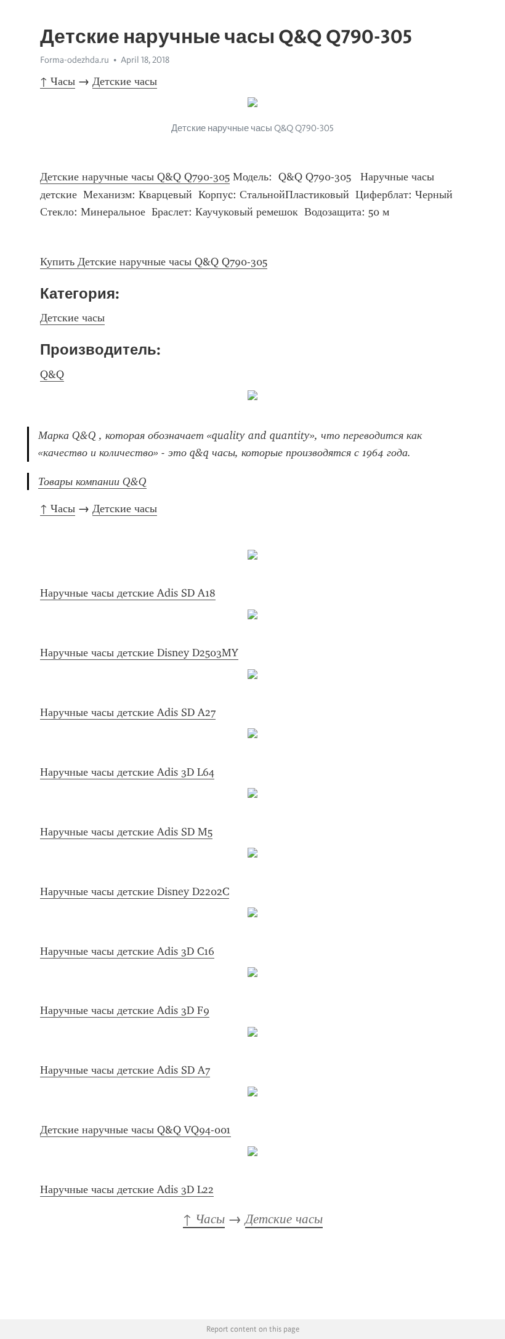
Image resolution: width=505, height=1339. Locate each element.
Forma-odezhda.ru (74, 59)
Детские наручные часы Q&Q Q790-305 (135, 176)
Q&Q (52, 374)
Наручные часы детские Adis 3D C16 (127, 951)
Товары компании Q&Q (92, 481)
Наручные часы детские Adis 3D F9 (124, 1010)
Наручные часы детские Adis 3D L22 (127, 1189)
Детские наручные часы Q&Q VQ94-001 (135, 1129)
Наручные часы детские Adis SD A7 (125, 1070)
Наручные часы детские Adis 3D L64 (127, 772)
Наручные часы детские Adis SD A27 (128, 712)
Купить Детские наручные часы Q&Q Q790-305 (153, 261)
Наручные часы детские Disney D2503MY (139, 652)
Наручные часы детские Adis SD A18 (128, 593)
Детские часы (124, 81)
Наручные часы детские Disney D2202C (134, 891)
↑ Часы (57, 81)
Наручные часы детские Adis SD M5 (126, 831)
